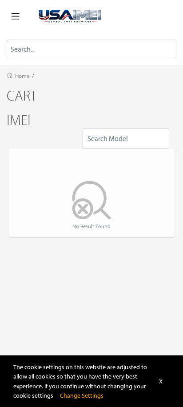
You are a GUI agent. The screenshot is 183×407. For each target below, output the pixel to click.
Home (22, 75)
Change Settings (81, 395)
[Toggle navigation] (15, 16)
